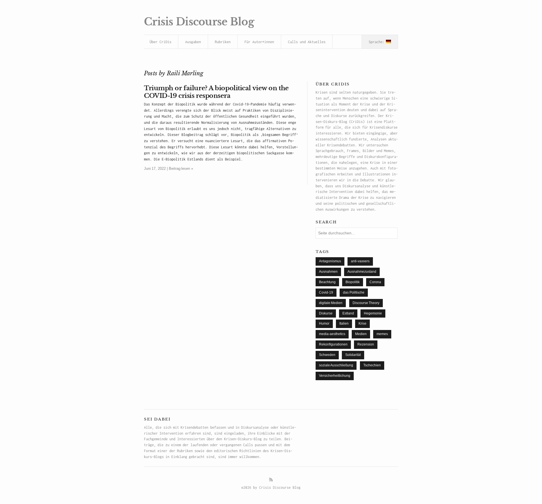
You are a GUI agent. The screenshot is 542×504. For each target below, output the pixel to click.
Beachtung (327, 282)
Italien (344, 323)
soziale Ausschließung (336, 365)
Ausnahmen (328, 272)
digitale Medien (330, 303)
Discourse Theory (366, 303)
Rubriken (223, 42)
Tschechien (372, 365)
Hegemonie (373, 313)
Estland (348, 313)
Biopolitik (353, 282)
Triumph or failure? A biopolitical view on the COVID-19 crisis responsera (216, 91)
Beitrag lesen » (181, 168)
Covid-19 (326, 292)
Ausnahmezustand (362, 272)
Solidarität (353, 355)
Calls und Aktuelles (306, 42)
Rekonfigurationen (333, 344)
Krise (362, 323)
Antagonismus (330, 261)
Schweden (327, 355)
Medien (361, 334)
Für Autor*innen (259, 42)
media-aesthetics (332, 334)
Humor (324, 323)
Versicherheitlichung (334, 376)
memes (382, 334)
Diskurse (326, 313)
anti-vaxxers (360, 261)
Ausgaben (193, 42)
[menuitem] (380, 42)
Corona (375, 282)
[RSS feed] (271, 479)
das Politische (353, 292)
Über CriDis (160, 42)
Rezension (365, 344)
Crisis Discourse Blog (199, 22)
